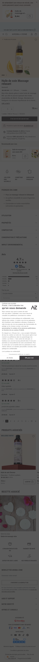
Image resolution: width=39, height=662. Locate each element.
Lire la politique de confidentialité (11, 351)
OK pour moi (29, 358)
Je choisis (10, 358)
